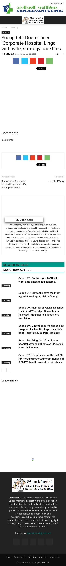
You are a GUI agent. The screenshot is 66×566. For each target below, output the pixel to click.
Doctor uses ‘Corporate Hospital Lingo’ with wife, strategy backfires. (14, 184)
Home (9, 557)
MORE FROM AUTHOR (17, 269)
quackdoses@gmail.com (39, 533)
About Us (43, 557)
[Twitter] (41, 542)
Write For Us (19, 557)
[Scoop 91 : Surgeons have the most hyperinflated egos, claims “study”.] (9, 296)
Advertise (32, 557)
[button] (61, 20)
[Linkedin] (33, 542)
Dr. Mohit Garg (10, 54)
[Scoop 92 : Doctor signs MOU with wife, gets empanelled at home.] (9, 281)
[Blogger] (16, 542)
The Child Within (56, 181)
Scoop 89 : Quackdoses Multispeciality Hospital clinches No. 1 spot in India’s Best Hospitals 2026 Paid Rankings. (41, 329)
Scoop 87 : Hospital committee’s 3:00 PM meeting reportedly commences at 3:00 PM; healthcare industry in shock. (41, 359)
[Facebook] (25, 542)
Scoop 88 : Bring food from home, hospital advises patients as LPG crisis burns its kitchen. (41, 344)
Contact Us (55, 557)
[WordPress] (50, 542)
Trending (5, 32)
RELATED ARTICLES (15, 265)
